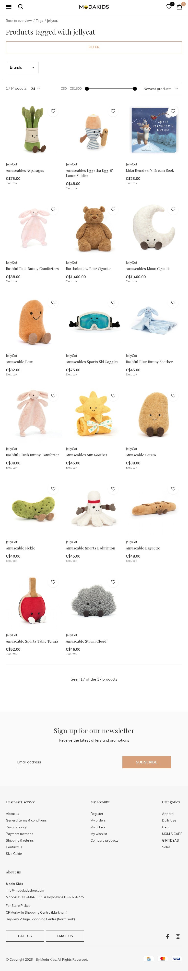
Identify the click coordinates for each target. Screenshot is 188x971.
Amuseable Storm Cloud (86, 641)
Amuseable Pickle (20, 548)
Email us (65, 936)
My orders (98, 820)
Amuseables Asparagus (25, 170)
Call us (25, 936)
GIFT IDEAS (170, 840)
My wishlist (99, 834)
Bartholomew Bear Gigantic (88, 268)
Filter (94, 47)
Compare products (104, 840)
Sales (166, 847)
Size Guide (14, 854)
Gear (166, 827)
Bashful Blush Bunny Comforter (32, 454)
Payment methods (19, 834)
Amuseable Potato (141, 454)
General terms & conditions (26, 820)
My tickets (98, 827)
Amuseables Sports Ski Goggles (92, 361)
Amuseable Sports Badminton (90, 548)
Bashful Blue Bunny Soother (149, 361)
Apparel (168, 814)
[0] (179, 6)
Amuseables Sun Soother (86, 454)
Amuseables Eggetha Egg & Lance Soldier (89, 173)
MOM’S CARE (172, 834)
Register (97, 814)
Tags (39, 21)
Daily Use (169, 820)
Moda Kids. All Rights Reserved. (64, 959)
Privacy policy (16, 827)
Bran (16, 67)
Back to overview (19, 21)
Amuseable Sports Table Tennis (32, 641)
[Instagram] (178, 936)
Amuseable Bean (19, 361)
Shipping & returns (20, 840)
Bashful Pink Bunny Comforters (32, 268)
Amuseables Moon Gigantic (148, 268)
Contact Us (14, 847)
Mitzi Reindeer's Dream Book (150, 170)
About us (12, 814)
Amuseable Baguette (143, 548)
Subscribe (146, 762)
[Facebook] (167, 936)
